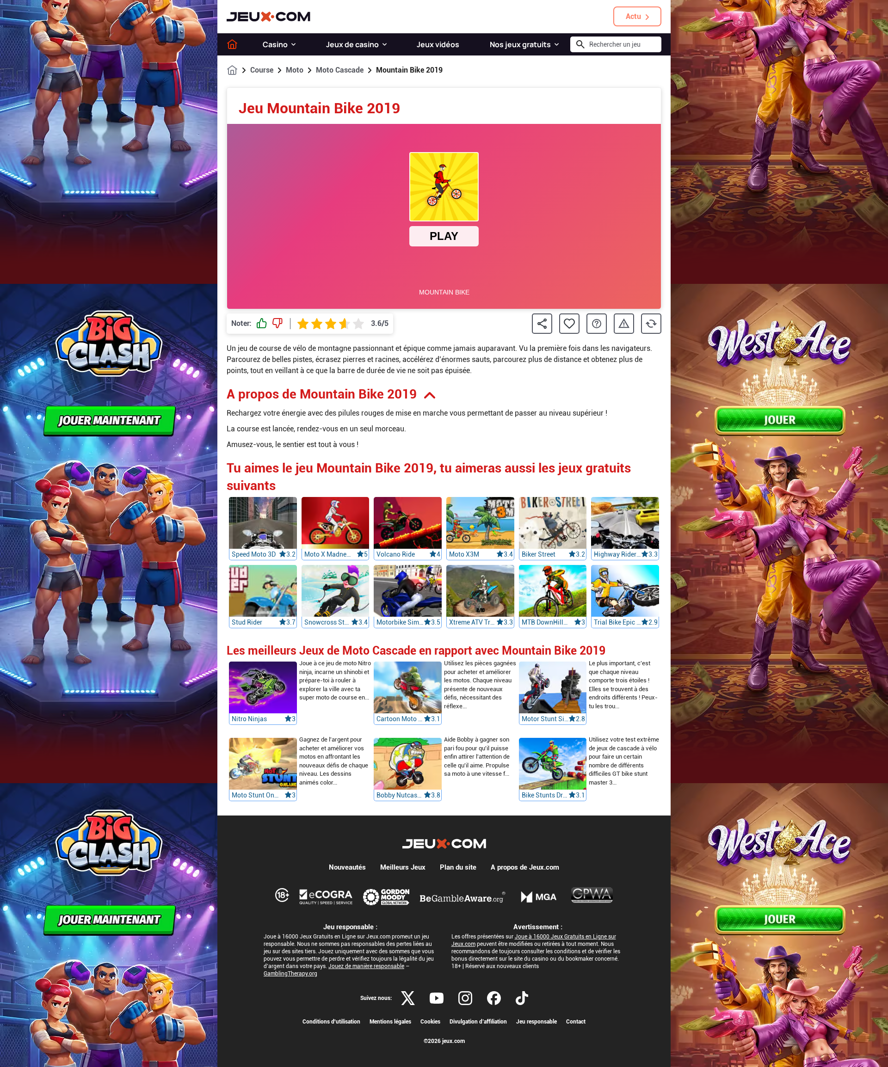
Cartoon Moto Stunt (400, 719)
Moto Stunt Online (255, 795)
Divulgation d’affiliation (478, 1021)
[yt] (437, 998)
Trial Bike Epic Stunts (617, 622)
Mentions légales (390, 1021)
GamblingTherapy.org (290, 973)
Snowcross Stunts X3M (328, 622)
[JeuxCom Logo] (268, 16)
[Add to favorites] (569, 323)
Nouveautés (347, 867)
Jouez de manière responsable (366, 966)
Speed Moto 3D (254, 554)
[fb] (494, 998)
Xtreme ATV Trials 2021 (472, 622)
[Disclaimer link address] (326, 897)
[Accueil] (232, 44)
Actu (633, 16)
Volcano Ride (395, 554)
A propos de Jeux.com (525, 867)
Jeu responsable (536, 1021)
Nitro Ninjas (249, 719)
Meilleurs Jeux (403, 867)
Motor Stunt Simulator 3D (545, 719)
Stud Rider (247, 622)
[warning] (623, 324)
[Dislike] (277, 323)
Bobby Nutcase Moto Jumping (400, 795)
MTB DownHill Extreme (545, 622)
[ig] (465, 998)
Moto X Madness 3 (328, 554)
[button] (293, 44)
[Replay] (651, 323)
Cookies (430, 1021)
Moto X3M (464, 554)
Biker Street (538, 554)
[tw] (408, 998)
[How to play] (596, 323)
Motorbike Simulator (400, 622)
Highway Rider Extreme (617, 554)
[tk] (522, 998)
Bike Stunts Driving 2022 (545, 795)
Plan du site (458, 867)
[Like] (261, 323)
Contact (576, 1021)
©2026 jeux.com (444, 1041)
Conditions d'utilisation (331, 1021)
